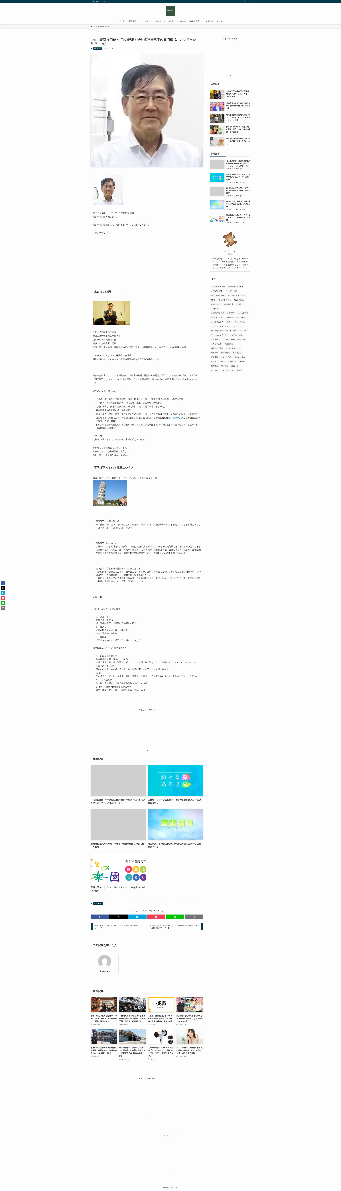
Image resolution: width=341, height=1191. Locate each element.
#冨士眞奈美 (239, 300)
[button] (100, 917)
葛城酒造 (214, 366)
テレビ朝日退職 (217, 331)
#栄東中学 (215, 309)
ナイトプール (231, 331)
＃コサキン (215, 370)
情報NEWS (97, 48)
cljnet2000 (104, 971)
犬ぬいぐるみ (226, 357)
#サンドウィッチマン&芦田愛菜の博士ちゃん (228, 295)
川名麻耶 (214, 353)
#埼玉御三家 (228, 304)
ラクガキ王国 (216, 344)
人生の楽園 (229, 344)
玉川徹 (213, 361)
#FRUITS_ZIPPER (235, 287)
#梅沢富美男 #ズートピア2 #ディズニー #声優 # (229, 313)
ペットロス (215, 339)
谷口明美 (224, 366)
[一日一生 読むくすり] (170, 11)
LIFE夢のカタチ (217, 322)
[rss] (245, 1)
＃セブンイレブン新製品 (232, 370)
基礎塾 (176, 418)
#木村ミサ (240, 304)
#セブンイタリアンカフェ (221, 300)
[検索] (248, 1)
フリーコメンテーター (219, 335)
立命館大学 (232, 361)
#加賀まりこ (216, 304)
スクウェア (237, 326)
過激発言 (234, 366)
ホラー (225, 339)
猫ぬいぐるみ (240, 357)
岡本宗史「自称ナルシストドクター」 (225, 348)
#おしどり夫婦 (231, 291)
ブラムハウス (237, 335)
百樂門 (222, 361)
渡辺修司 (214, 357)
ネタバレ (243, 331)
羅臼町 (242, 361)
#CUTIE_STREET (218, 287)
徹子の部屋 (225, 353)
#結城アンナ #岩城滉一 (236, 317)
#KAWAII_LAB (216, 291)
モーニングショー (238, 339)
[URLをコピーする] (194, 917)
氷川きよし (237, 353)
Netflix (229, 322)
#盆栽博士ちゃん (217, 317)
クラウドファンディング (220, 326)
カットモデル (240, 322)
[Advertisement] (115, 253)
